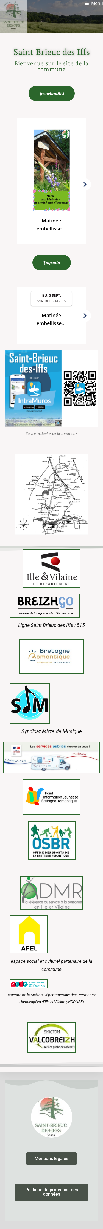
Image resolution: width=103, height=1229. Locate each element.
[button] (51, 183)
